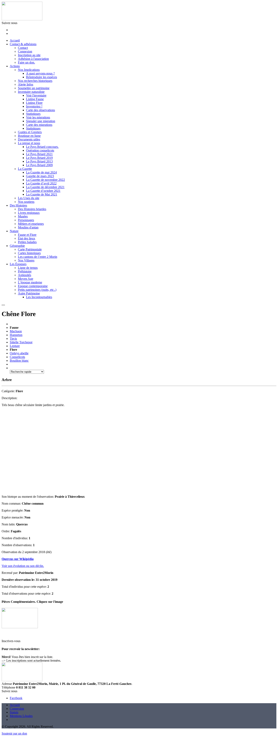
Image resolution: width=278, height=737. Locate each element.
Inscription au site (29, 55)
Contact (23, 47)
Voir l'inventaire (36, 95)
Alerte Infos (25, 84)
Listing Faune (35, 99)
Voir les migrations (38, 117)
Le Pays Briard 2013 (39, 161)
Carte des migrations (39, 124)
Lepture (15, 346)
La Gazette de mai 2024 (41, 172)
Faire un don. (26, 62)
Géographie (17, 245)
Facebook (16, 698)
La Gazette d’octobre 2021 (43, 190)
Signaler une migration (40, 121)
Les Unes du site (28, 198)
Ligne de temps (28, 267)
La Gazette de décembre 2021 (45, 187)
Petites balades (27, 242)
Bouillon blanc (19, 360)
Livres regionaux (29, 212)
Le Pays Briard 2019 (39, 157)
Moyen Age (25, 278)
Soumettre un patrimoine (33, 88)
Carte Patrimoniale (30, 249)
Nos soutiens (26, 201)
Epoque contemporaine (33, 286)
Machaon (16, 331)
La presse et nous (29, 143)
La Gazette (25, 168)
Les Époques (18, 264)
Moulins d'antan (28, 227)
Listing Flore (34, 102)
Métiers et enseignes (31, 223)
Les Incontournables (39, 297)
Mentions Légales (21, 716)
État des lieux (26, 238)
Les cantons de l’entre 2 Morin (37, 256)
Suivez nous (9, 23)
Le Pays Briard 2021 (39, 154)
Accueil (15, 40)
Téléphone (8, 687)
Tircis (13, 338)
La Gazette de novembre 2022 (45, 179)
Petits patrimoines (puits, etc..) (37, 289)
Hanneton (16, 335)
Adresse (7, 683)
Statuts (14, 712)
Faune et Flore (27, 234)
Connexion (25, 51)
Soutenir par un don (14, 733)
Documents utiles (29, 139)
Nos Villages (26, 260)
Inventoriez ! (34, 106)
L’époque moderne (30, 282)
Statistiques (33, 113)
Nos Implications (29, 69)
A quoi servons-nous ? (40, 73)
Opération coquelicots (40, 150)
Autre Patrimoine (29, 293)
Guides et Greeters (30, 132)
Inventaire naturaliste (31, 91)
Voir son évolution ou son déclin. (23, 566)
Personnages (26, 220)
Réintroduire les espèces (41, 77)
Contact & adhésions (23, 44)
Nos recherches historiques (35, 80)
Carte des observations (40, 110)
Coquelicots (17, 357)
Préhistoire (25, 271)
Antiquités (24, 275)
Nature (14, 231)
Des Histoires (18, 205)
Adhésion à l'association (33, 58)
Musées (23, 216)
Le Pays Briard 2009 (39, 165)
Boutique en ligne (29, 135)
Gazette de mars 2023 (40, 176)
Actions (15, 66)
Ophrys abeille (19, 353)
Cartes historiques (29, 253)
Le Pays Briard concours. (42, 146)
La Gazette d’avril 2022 (41, 183)
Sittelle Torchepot (21, 342)
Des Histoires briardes (32, 209)
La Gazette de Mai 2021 (41, 194)
